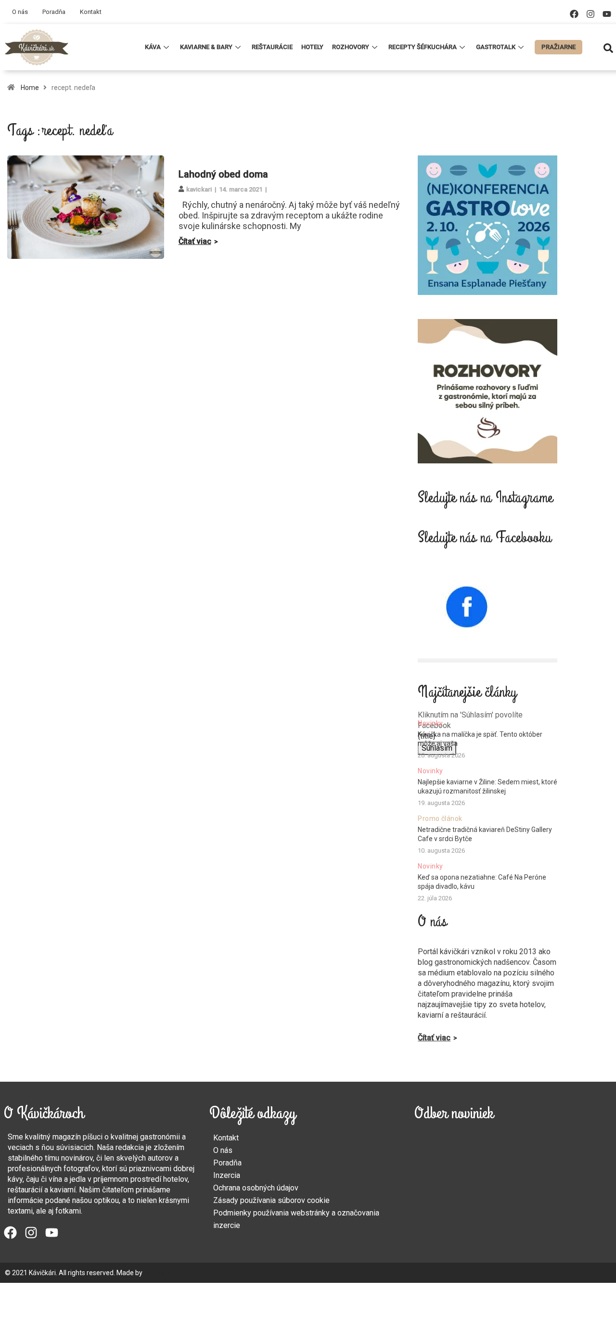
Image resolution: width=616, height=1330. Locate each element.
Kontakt (91, 11)
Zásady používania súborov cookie (271, 1200)
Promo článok (440, 818)
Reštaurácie (272, 47)
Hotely (312, 47)
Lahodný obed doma (223, 174)
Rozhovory (350, 47)
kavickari (199, 189)
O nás (20, 11)
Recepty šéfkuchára (422, 47)
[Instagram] (590, 14)
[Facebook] (574, 14)
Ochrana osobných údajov (255, 1187)
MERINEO (158, 1273)
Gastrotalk (495, 47)
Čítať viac (195, 241)
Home (30, 87)
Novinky (430, 723)
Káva (153, 47)
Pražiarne (558, 47)
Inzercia (226, 1175)
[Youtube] (607, 14)
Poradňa (53, 11)
